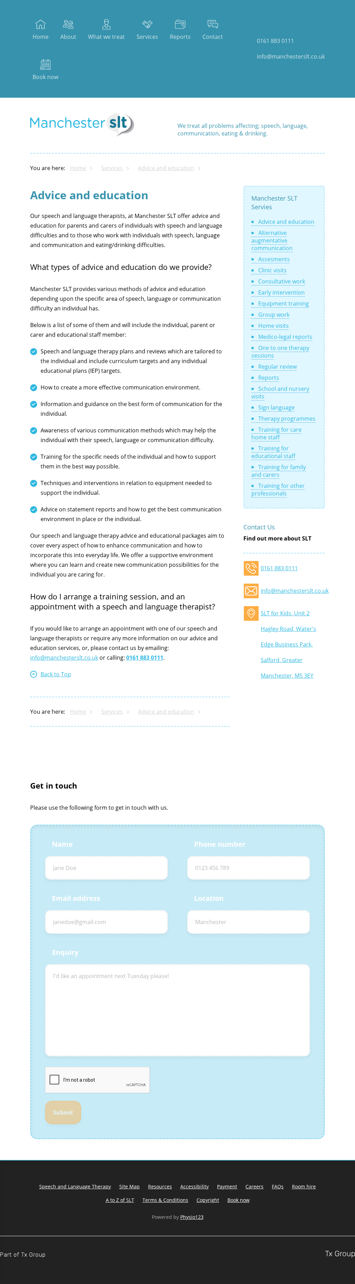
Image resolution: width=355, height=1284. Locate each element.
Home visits (273, 325)
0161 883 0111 (275, 41)
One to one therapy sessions (280, 351)
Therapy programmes (286, 418)
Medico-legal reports (285, 337)
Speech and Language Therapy (75, 1186)
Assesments (274, 259)
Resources (160, 1186)
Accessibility (194, 1186)
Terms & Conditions (165, 1200)
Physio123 (192, 1217)
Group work (273, 314)
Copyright (208, 1200)
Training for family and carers (278, 470)
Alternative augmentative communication (272, 240)
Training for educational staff (273, 452)
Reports (180, 37)
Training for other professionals (278, 489)
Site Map (129, 1186)
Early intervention (281, 292)
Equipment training (283, 303)
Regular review (277, 366)
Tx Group (33, 1254)
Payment (227, 1186)
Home (41, 37)
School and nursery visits (280, 392)
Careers (254, 1186)
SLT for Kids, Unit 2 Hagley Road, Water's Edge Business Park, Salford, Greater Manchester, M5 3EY (288, 615)
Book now (45, 77)
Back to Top (56, 674)
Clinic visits (272, 270)
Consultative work (281, 281)
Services (147, 37)
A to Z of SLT (120, 1200)
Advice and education (166, 168)
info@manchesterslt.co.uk (291, 56)
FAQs (278, 1186)
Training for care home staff (276, 433)
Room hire (304, 1186)
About (68, 37)
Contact (212, 37)
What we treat (106, 37)
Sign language (276, 407)
